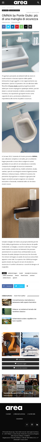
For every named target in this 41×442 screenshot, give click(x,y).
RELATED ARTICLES (7, 296)
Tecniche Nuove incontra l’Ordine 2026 (18, 393)
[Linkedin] (37, 425)
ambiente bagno (12, 273)
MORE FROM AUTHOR (19, 296)
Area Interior (10, 7)
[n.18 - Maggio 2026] (30, 344)
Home (3, 7)
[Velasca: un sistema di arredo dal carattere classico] (6, 311)
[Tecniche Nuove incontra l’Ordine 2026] (20, 385)
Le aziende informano (14, 10)
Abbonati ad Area (19, 414)
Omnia (17, 275)
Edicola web (21, 359)
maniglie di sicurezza (31, 273)
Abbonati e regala (21, 363)
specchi (15, 277)
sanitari (32, 275)
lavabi (21, 273)
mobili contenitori (8, 275)
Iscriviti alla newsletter (21, 368)
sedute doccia (7, 277)
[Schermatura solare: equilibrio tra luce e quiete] (6, 321)
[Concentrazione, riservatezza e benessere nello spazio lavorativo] (6, 302)
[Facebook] (27, 425)
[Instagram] (32, 425)
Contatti (8, 414)
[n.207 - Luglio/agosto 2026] (11, 344)
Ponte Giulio (24, 275)
